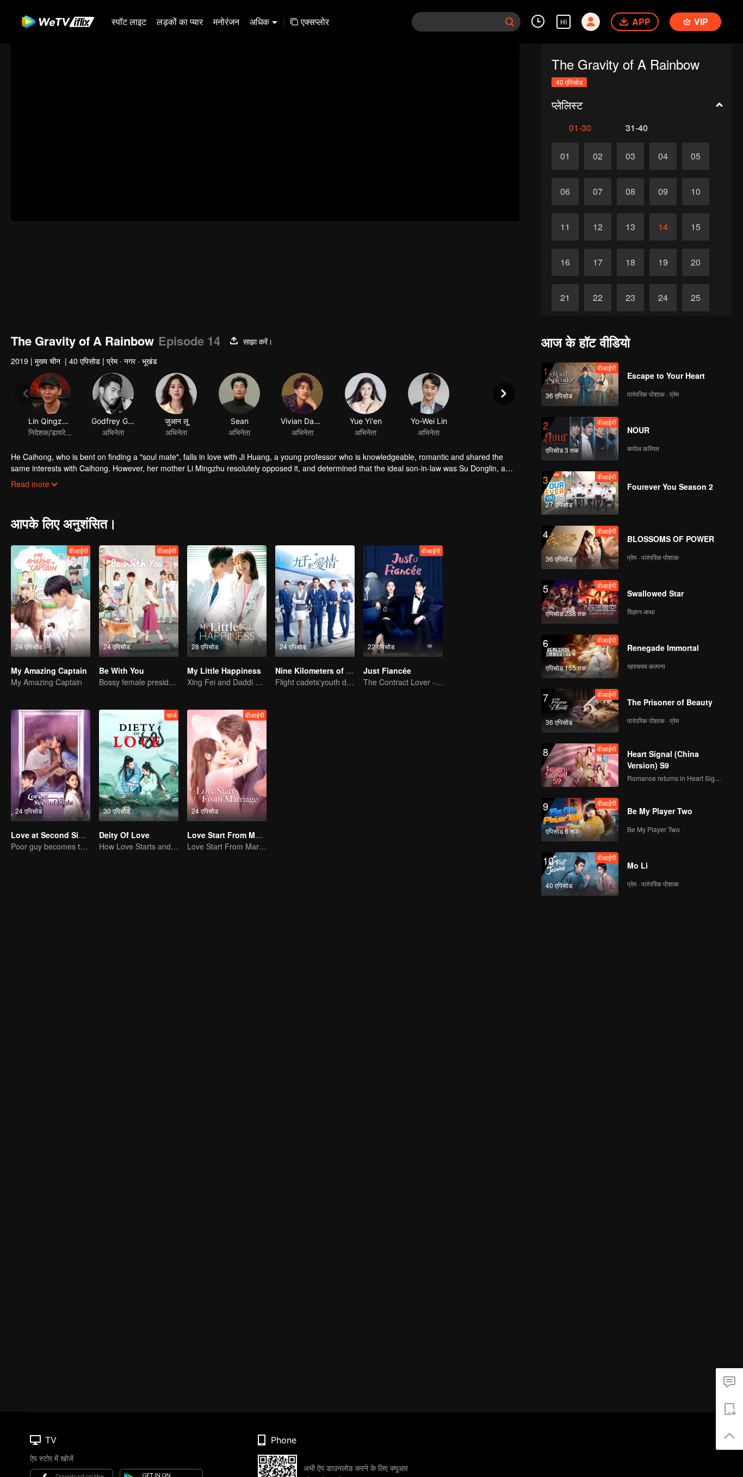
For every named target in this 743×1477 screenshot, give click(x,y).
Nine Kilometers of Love (319, 670)
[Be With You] (138, 601)
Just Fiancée (387, 670)
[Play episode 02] (597, 156)
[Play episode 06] (565, 191)
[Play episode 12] (597, 227)
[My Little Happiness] (227, 601)
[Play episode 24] (663, 297)
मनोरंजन (226, 21)
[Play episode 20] (695, 262)
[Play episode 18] (630, 262)
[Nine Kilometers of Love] (315, 601)
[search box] (509, 21)
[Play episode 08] (630, 191)
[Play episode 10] (695, 191)
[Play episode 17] (597, 262)
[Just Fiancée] (403, 601)
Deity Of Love (124, 834)
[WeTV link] (58, 21)
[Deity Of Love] (138, 765)
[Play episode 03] (630, 156)
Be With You (121, 670)
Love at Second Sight (51, 834)
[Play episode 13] (630, 227)
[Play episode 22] (597, 297)
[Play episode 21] (565, 297)
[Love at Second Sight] (50, 765)
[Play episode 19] (663, 262)
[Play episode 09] (663, 191)
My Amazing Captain (49, 670)
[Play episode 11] (565, 227)
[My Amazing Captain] (50, 601)
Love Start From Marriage (234, 834)
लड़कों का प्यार (180, 21)
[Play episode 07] (597, 191)
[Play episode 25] (695, 297)
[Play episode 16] (565, 262)
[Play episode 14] (663, 227)
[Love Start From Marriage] (227, 765)
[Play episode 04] (663, 156)
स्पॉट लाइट (129, 21)
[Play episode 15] (695, 227)
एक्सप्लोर (315, 21)
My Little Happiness (224, 670)
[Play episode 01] (565, 156)
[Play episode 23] (630, 297)
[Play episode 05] (695, 156)
